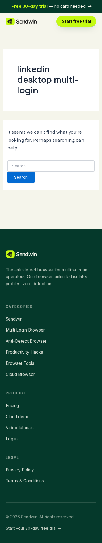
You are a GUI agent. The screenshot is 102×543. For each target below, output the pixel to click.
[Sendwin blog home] (21, 21)
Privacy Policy (20, 470)
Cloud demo (17, 416)
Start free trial (76, 21)
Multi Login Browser (25, 330)
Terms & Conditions (25, 481)
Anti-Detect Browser (26, 341)
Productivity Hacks (24, 352)
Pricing (12, 405)
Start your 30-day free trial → (33, 528)
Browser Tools (20, 363)
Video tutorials (20, 427)
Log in (12, 439)
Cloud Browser (20, 374)
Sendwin (14, 319)
